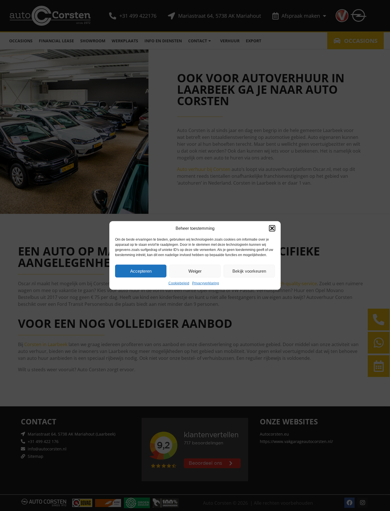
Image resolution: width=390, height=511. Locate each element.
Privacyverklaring (205, 283)
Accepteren (141, 270)
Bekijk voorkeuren (249, 270)
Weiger (195, 270)
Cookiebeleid (178, 283)
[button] (272, 228)
